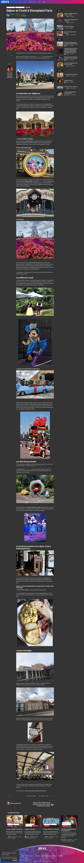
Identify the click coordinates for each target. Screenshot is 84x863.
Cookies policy (14, 858)
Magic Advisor (11, 7)
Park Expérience (19, 7)
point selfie (28, 281)
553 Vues (19, 836)
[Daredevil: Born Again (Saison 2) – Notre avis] (60, 21)
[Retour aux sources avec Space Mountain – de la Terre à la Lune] (60, 58)
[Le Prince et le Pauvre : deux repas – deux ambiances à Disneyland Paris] (10, 68)
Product (16, 824)
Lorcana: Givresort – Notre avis (70, 86)
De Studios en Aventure (69, 26)
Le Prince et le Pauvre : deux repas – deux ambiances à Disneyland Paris (10, 75)
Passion (10, 824)
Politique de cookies (5, 854)
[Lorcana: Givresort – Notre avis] (60, 87)
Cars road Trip (28, 469)
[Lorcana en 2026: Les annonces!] (60, 75)
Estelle (67, 45)
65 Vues (57, 836)
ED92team (64, 839)
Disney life (47, 824)
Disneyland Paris (39, 56)
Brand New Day (41, 181)
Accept (15, 860)
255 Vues (75, 839)
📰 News (10, 825)
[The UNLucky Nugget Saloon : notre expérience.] (60, 93)
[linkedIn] (9, 59)
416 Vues (37, 836)
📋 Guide (28, 7)
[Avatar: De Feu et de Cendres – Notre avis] (60, 33)
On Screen (29, 825)
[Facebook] (7, 55)
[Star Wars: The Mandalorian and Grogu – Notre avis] (60, 15)
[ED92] (5, 2)
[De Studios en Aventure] (60, 27)
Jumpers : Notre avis (68, 80)
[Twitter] (11, 55)
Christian (67, 16)
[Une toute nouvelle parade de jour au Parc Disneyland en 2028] (60, 44)
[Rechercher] (82, 2)
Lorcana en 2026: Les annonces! (70, 74)
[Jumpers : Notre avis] (60, 81)
